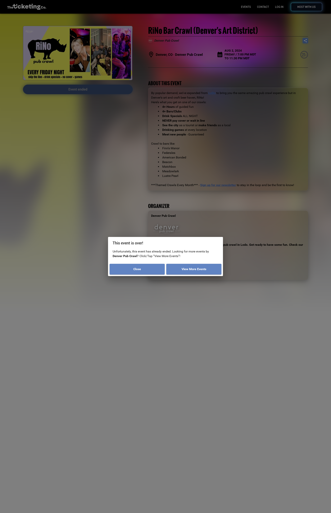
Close (137, 269)
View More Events (194, 269)
